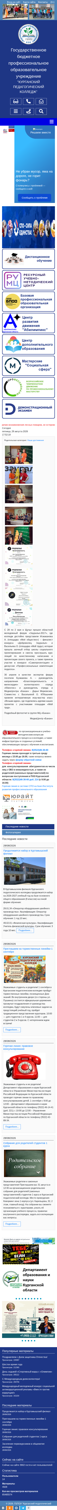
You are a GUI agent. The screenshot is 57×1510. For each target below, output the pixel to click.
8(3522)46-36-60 (40, 750)
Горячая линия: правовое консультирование (18, 1047)
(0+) (52, 2)
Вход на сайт (13, 2)
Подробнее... (25, 930)
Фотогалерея (13, 832)
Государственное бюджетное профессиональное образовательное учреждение (28, 63)
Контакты (43, 2)
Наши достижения (35, 440)
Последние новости (17, 826)
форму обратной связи (29, 760)
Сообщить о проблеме (35, 197)
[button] (16, 1298)
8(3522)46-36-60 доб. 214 (25, 779)
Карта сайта (29, 2)
